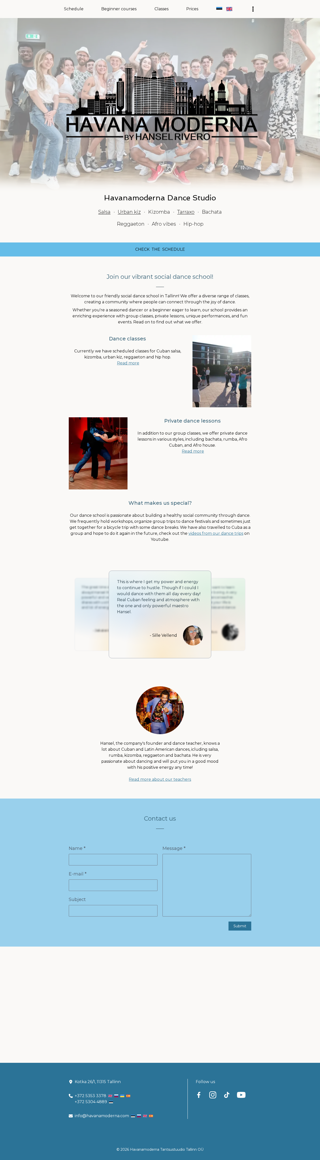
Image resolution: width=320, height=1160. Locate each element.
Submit (240, 926)
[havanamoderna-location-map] (160, 1005)
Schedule (74, 9)
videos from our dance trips (215, 533)
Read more (128, 363)
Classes (161, 9)
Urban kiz (129, 212)
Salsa (104, 212)
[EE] (219, 9)
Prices (192, 9)
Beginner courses (118, 9)
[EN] (229, 9)
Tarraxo (185, 212)
